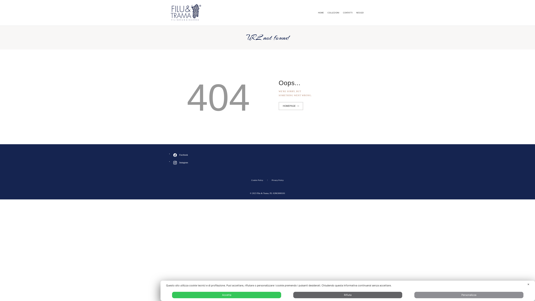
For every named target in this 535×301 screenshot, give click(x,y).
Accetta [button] (226, 294)
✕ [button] (528, 284)
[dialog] (347, 291)
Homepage (289, 106)
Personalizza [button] (468, 294)
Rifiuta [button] (348, 294)
